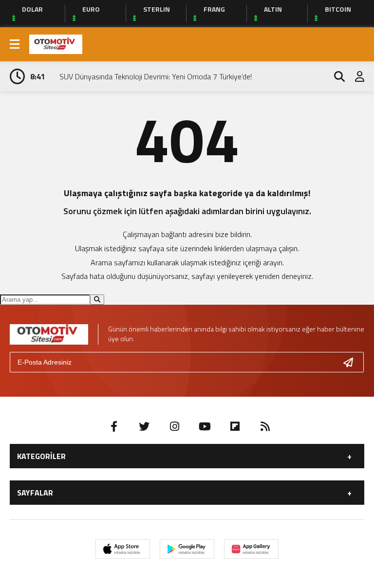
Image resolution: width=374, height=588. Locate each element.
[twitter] (144, 426)
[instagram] (174, 426)
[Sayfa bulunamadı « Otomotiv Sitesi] (55, 43)
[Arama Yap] (335, 76)
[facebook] (114, 426)
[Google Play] (187, 549)
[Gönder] (352, 362)
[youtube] (204, 426)
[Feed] (265, 426)
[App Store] (122, 549)
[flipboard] (234, 426)
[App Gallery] (251, 549)
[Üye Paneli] (354, 76)
